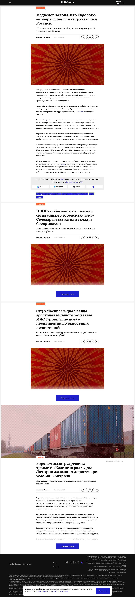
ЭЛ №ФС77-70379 (112, 559)
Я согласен (102, 591)
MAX (63, 179)
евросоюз (57, 194)
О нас (55, 563)
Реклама (56, 567)
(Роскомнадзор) (92, 559)
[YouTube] (70, 562)
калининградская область (79, 194)
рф (41, 194)
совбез (39, 197)
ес (38, 194)
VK (81, 182)
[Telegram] (67, 562)
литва (91, 194)
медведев (48, 194)
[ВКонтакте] (74, 562)
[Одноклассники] (78, 562)
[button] (10, 3)
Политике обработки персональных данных (51, 591)
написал (80, 112)
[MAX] (81, 562)
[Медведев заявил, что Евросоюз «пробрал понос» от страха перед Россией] (83, 37)
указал (62, 164)
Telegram (69, 182)
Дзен (76, 182)
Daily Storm (67, 2)
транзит (65, 194)
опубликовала (50, 120)
